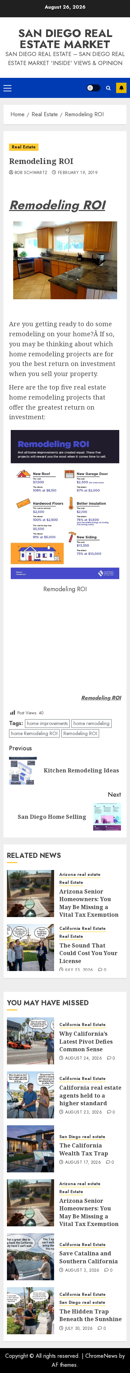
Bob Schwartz (31, 173)
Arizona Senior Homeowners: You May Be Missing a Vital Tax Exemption (89, 903)
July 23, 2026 (79, 970)
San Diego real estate (82, 1137)
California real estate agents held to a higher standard (90, 1095)
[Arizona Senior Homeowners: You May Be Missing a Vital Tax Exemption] (30, 893)
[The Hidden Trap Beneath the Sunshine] (30, 1310)
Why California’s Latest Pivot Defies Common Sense (86, 1041)
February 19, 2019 (78, 173)
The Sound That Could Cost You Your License (88, 953)
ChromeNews (101, 1356)
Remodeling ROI (80, 733)
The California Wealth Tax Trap (83, 1149)
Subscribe (121, 88)
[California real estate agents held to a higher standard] (30, 1094)
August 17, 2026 (83, 1162)
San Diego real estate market (65, 38)
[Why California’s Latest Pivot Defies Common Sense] (30, 1040)
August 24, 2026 (83, 1058)
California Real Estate (82, 929)
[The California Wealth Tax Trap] (30, 1148)
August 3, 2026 (82, 1270)
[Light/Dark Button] (94, 87)
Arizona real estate (80, 875)
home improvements (47, 723)
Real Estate (24, 147)
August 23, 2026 (83, 1112)
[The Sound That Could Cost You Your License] (30, 947)
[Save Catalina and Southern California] (30, 1256)
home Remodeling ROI (34, 733)
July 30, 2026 (79, 1328)
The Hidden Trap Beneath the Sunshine (90, 1315)
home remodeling (91, 723)
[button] (7, 88)
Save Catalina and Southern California (88, 1257)
